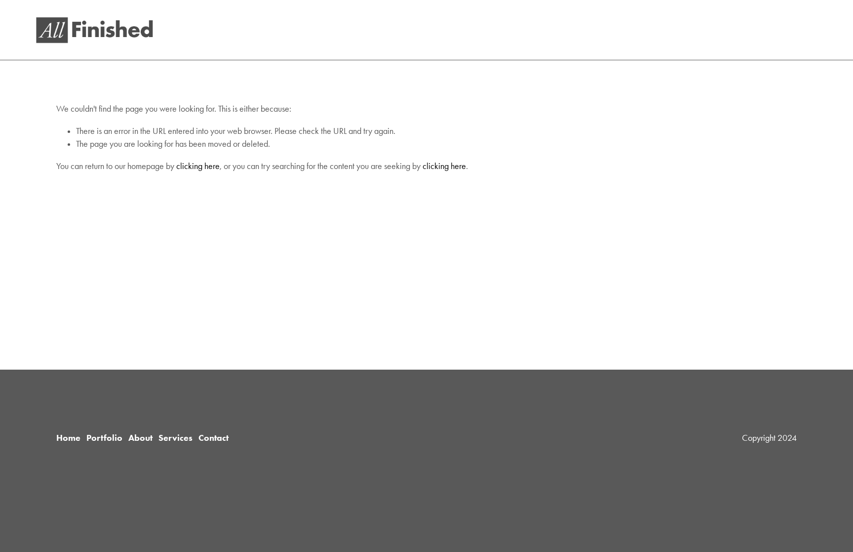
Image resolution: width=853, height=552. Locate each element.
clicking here (198, 166)
